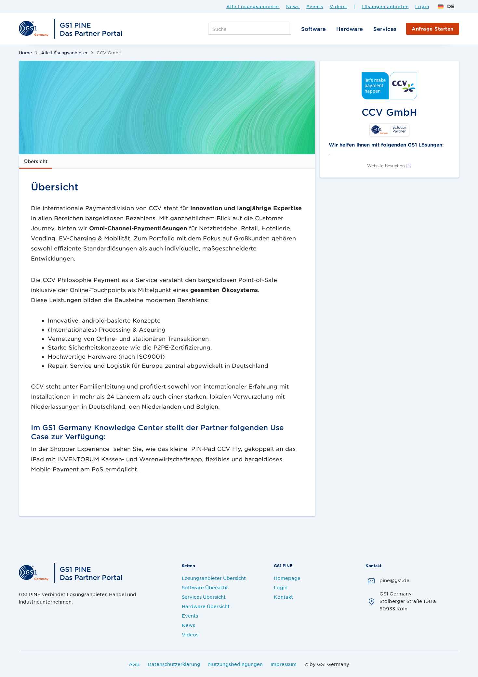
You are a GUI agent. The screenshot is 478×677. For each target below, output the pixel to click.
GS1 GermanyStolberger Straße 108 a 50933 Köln (407, 601)
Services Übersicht (204, 597)
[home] (71, 29)
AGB (134, 664)
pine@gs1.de (394, 580)
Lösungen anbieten (385, 6)
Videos (338, 6)
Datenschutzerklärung (174, 664)
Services (384, 28)
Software (313, 28)
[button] (445, 6)
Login (422, 6)
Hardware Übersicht (206, 606)
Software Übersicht (205, 587)
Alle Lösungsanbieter (253, 6)
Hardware (349, 28)
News (293, 6)
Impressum (284, 664)
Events (314, 6)
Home (25, 52)
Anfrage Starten (433, 29)
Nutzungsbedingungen (235, 664)
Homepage (287, 578)
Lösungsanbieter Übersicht (214, 578)
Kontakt (283, 597)
